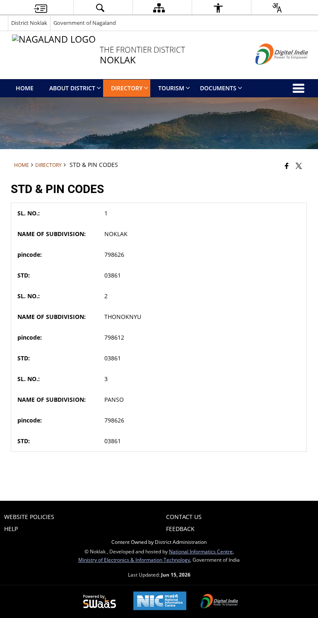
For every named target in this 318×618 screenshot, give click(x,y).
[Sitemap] (159, 7)
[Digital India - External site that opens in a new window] (271, 71)
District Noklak (29, 23)
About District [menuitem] (72, 88)
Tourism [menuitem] (171, 88)
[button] (99, 7)
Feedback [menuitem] (180, 529)
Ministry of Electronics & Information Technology (134, 559)
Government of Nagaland (84, 23)
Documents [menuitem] (218, 88)
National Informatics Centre (201, 551)
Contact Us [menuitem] (184, 517)
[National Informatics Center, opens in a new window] (160, 601)
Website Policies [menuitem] (29, 517)
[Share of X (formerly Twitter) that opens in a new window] (299, 165)
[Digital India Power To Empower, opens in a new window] (219, 602)
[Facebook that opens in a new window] (287, 165)
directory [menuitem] (126, 88)
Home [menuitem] (25, 88)
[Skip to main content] (40, 7)
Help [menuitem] (11, 529)
